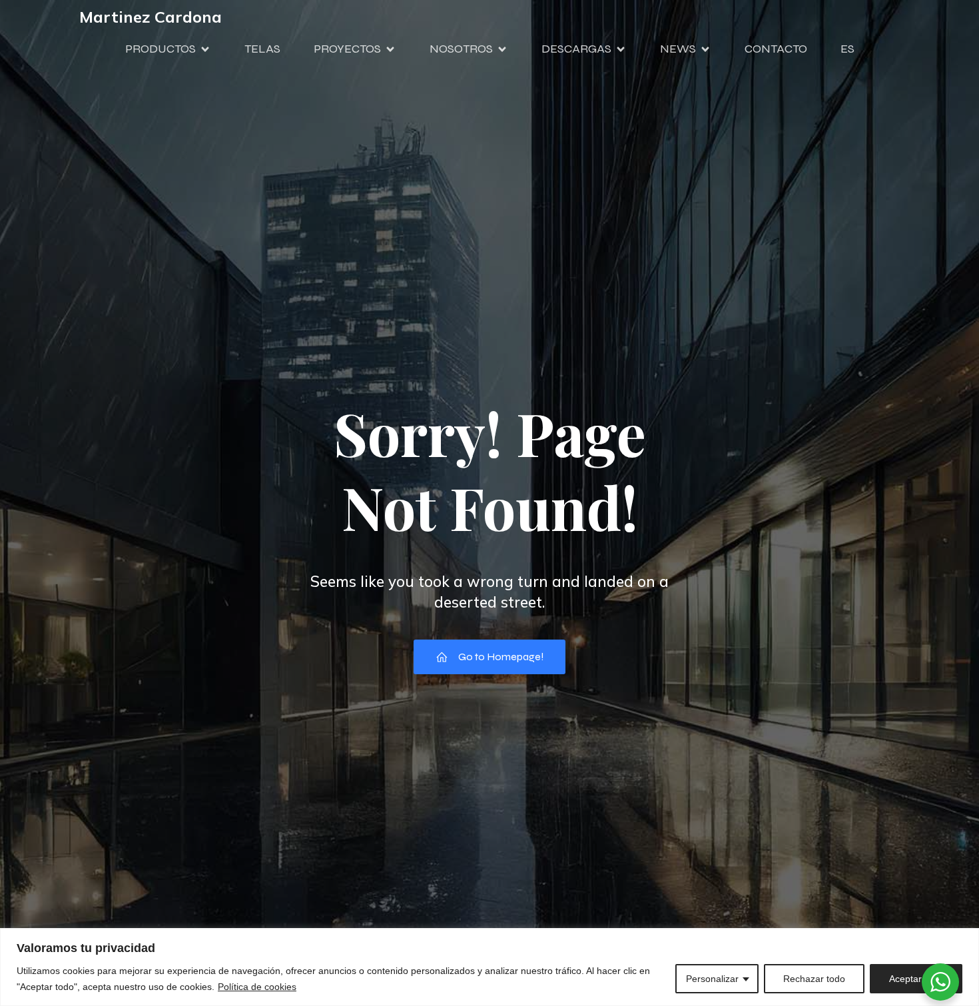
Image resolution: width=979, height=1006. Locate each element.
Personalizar (712, 978)
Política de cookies (257, 986)
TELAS (262, 48)
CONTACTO (776, 48)
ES (847, 48)
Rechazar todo (814, 978)
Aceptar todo (916, 978)
